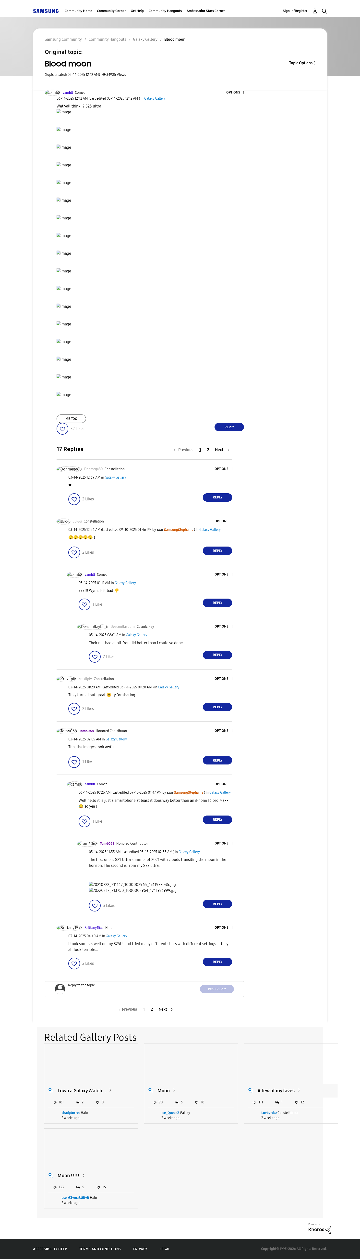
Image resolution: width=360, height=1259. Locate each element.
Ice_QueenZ (170, 1113)
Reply (229, 427)
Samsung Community (63, 39)
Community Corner (111, 11)
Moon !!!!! (68, 1176)
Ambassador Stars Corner (206, 11)
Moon (163, 1091)
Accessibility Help (50, 1249)
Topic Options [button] (300, 63)
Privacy (140, 1249)
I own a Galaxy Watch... (82, 1091)
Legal (165, 1249)
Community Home (78, 11)
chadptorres (70, 1113)
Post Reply (217, 989)
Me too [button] (71, 419)
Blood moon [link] (174, 39)
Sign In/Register (295, 11)
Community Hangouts (165, 11)
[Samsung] (46, 11)
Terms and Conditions (100, 1249)
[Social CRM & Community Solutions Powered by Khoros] (320, 1228)
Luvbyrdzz (269, 1113)
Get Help (137, 11)
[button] (235, 92)
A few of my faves (276, 1091)
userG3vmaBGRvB (75, 1198)
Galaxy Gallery (145, 39)
